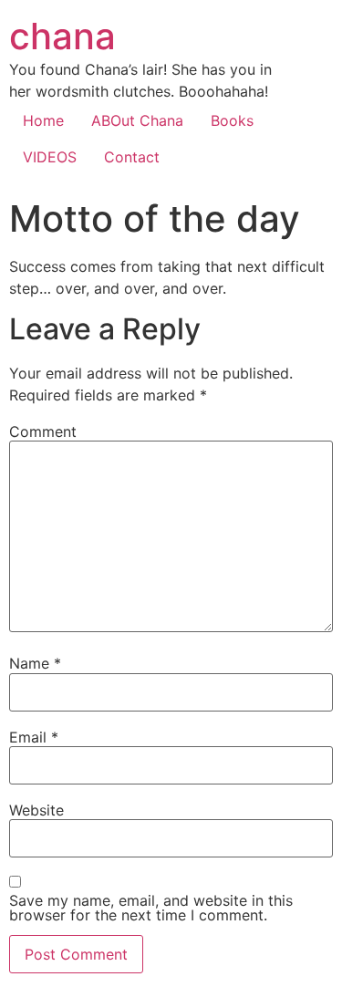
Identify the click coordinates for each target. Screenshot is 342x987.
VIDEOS (50, 157)
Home (43, 120)
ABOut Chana (137, 120)
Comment (43, 431)
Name (35, 663)
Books (232, 120)
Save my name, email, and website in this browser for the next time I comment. (151, 907)
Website (36, 810)
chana (62, 36)
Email (33, 737)
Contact (132, 157)
